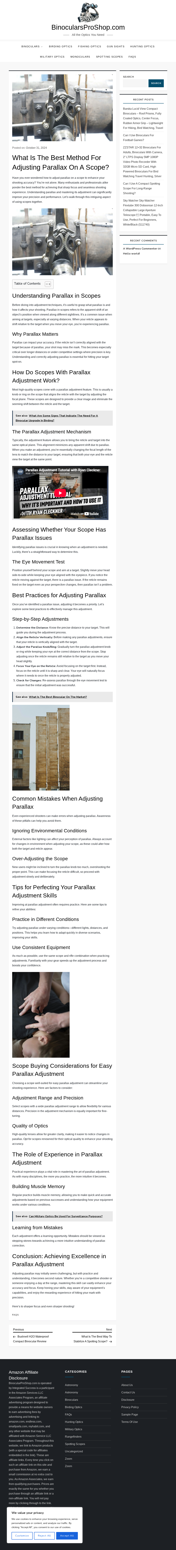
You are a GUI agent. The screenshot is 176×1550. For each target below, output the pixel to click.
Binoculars (30, 46)
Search (128, 76)
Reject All (44, 1535)
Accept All (67, 1535)
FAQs (132, 56)
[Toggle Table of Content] (46, 284)
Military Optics (52, 56)
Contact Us (128, 1392)
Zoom (68, 1458)
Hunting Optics (142, 46)
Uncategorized (74, 1451)
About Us (127, 1385)
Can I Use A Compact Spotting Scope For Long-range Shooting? (141, 188)
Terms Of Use (129, 1421)
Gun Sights (115, 46)
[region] (44, 1525)
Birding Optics (60, 46)
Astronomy (71, 1385)
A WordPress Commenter (140, 249)
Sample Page (129, 1414)
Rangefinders (73, 1436)
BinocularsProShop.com (88, 27)
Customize (22, 1535)
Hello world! (131, 254)
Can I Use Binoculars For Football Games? (138, 138)
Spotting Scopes (109, 56)
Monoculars (80, 56)
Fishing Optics (89, 46)
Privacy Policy (130, 1407)
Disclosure (127, 1399)
